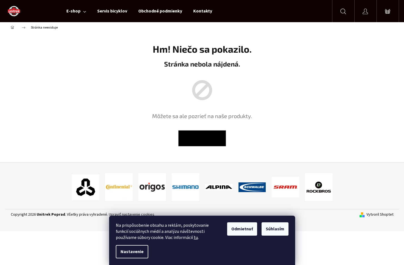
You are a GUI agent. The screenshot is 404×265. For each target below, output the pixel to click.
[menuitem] (76, 11)
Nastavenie (132, 252)
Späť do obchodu (202, 138)
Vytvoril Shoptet (380, 214)
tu (196, 238)
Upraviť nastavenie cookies (131, 214)
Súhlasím (275, 229)
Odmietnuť (242, 229)
